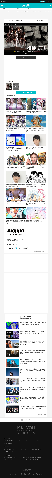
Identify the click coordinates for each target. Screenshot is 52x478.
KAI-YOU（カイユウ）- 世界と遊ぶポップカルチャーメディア (26, 5)
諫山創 (18, 248)
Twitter (18, 433)
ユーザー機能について (31, 457)
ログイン (48, 1)
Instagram (30, 433)
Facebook (21, 433)
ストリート (6, 451)
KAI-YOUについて (8, 457)
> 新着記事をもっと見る (41, 414)
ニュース (11, 11)
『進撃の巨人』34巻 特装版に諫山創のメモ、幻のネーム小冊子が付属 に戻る (25, 20)
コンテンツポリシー (20, 459)
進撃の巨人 (11, 248)
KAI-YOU (2, 11)
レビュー (32, 441)
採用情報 (34, 459)
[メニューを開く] (2, 5)
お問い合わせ (16, 457)
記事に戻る (26, 57)
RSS (34, 433)
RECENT (27, 316)
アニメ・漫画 (7, 11)
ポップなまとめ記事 (8, 443)
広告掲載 (23, 457)
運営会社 (28, 459)
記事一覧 (6, 441)
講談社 (25, 248)
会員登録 (42, 1)
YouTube (24, 433)
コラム (22, 441)
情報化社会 (11, 449)
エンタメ (12, 451)
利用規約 (39, 457)
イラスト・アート (27, 449)
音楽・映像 (34, 449)
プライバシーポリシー (9, 459)
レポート (27, 441)
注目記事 (11, 441)
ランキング (17, 441)
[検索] (50, 5)
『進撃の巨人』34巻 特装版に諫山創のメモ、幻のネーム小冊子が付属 (25, 11)
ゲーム (39, 449)
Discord (27, 433)
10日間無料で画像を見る (26, 92)
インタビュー (38, 441)
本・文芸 (6, 449)
